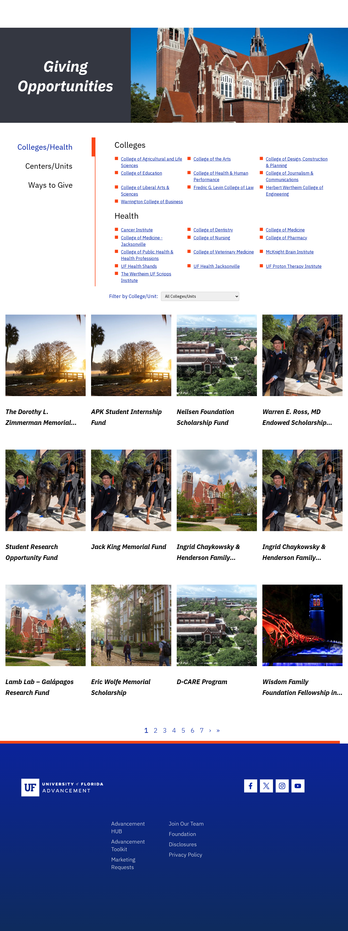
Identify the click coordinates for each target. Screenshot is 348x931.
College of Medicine (285, 230)
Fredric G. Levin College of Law (224, 187)
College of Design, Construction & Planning (297, 162)
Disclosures (183, 844)
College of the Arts (212, 159)
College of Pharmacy (286, 237)
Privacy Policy (185, 854)
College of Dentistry (213, 230)
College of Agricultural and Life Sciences (151, 162)
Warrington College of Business (152, 201)
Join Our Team (186, 823)
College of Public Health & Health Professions (147, 255)
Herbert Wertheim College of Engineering (294, 191)
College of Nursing (212, 237)
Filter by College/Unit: (133, 296)
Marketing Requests (123, 863)
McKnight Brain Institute (290, 252)
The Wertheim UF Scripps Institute (146, 277)
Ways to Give (50, 185)
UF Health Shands (139, 266)
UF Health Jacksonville (217, 266)
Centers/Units (49, 166)
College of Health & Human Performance (221, 176)
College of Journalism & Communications (289, 176)
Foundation (182, 834)
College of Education (141, 173)
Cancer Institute (137, 230)
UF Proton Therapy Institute (294, 266)
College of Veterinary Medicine (224, 252)
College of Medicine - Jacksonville (142, 241)
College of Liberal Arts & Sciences (145, 191)
